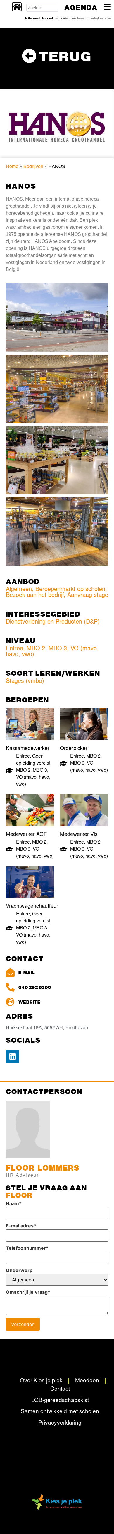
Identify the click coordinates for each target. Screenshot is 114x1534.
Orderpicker (73, 748)
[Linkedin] (12, 1056)
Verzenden (22, 1324)
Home (12, 167)
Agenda (81, 7)
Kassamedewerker (27, 748)
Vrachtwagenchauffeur (32, 906)
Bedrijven (33, 167)
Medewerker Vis (79, 834)
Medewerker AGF (26, 834)
